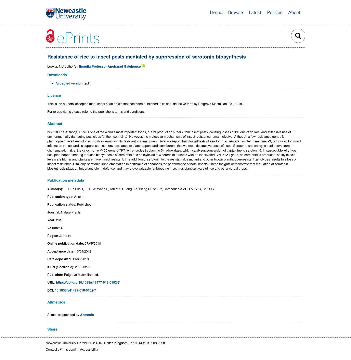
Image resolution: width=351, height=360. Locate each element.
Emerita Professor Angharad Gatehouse (110, 66)
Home (216, 12)
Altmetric (87, 314)
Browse (235, 12)
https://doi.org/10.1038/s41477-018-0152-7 (88, 282)
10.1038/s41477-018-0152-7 (75, 290)
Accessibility (89, 349)
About (294, 12)
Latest (255, 12)
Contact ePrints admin (62, 349)
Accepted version (69, 83)
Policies (274, 12)
